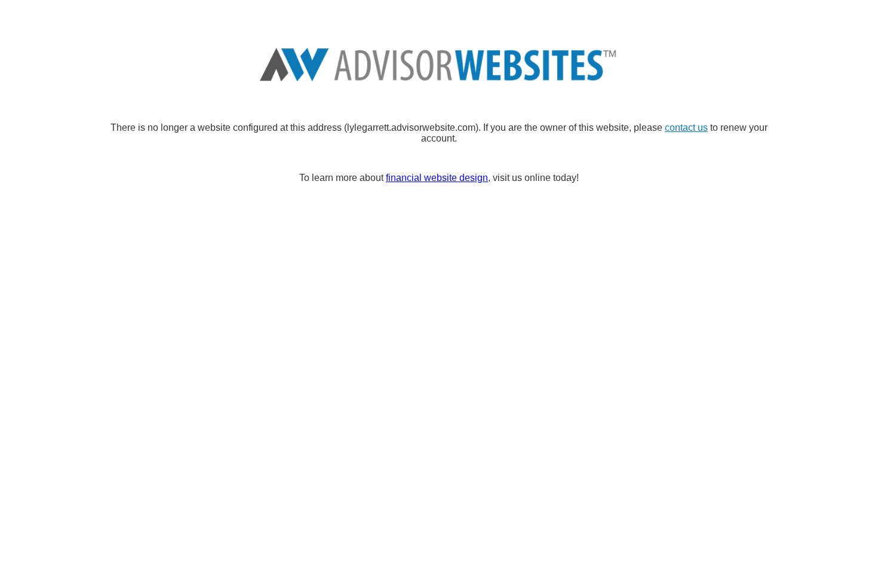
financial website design (437, 178)
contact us (686, 127)
